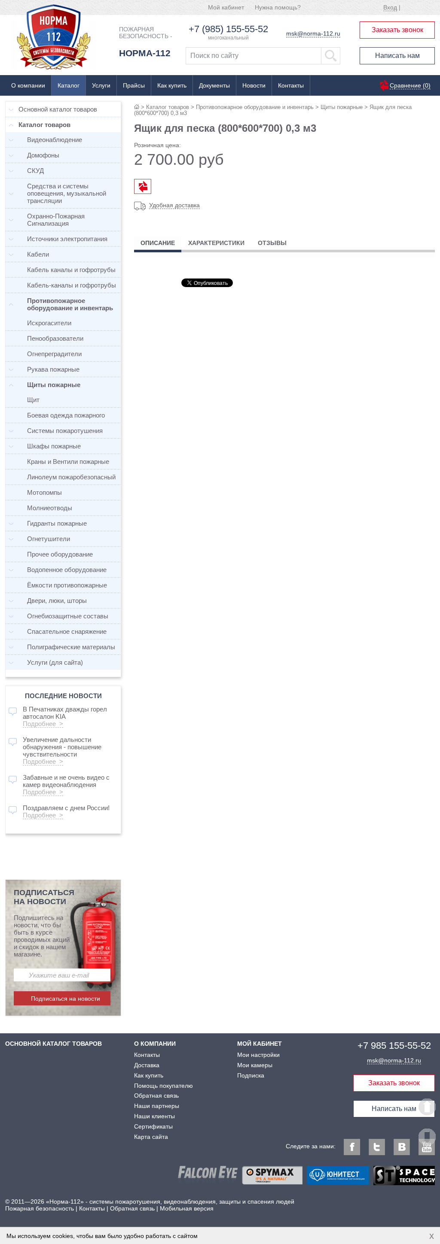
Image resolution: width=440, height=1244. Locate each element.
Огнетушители (48, 538)
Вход (390, 7)
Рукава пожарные (53, 369)
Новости (254, 85)
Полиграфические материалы (71, 647)
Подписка (250, 1075)
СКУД (35, 170)
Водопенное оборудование (67, 569)
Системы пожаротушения (65, 430)
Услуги (101, 85)
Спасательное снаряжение (67, 631)
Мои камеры (254, 1065)
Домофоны (43, 155)
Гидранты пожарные (57, 523)
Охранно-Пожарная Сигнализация (56, 219)
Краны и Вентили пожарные (68, 461)
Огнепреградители (54, 353)
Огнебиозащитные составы (67, 616)
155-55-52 (394, 1045)
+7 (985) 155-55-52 (228, 29)
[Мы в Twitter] (377, 1147)
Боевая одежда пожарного (66, 415)
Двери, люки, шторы (57, 600)
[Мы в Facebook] (352, 1147)
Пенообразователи (55, 338)
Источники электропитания (67, 238)
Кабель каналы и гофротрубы (71, 269)
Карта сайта (151, 1136)
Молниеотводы (49, 508)
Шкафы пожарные (54, 446)
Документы (214, 85)
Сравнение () (410, 85)
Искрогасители (49, 323)
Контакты (291, 85)
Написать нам (397, 55)
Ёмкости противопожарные (67, 585)
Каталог (68, 85)
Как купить (171, 85)
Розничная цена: (157, 145)
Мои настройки (258, 1054)
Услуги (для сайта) (55, 662)
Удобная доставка (174, 205)
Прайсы (134, 85)
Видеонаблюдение (54, 139)
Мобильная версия (187, 1208)
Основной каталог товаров (57, 109)
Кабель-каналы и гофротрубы (71, 285)
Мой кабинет (226, 7)
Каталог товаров (167, 107)
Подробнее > (43, 723)
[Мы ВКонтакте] (402, 1147)
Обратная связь (156, 1095)
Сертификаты (153, 1126)
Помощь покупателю (163, 1085)
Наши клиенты (154, 1116)
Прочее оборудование (60, 554)
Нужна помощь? (278, 7)
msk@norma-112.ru (313, 33)
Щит (33, 399)
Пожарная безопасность (39, 1208)
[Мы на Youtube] (427, 1147)
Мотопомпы (44, 492)
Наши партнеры (156, 1105)
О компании (28, 85)
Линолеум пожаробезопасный (71, 477)
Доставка (146, 1065)
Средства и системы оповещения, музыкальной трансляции (66, 193)
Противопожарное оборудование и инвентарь (255, 107)
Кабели (38, 254)
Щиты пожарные (342, 107)
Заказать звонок (397, 29)
